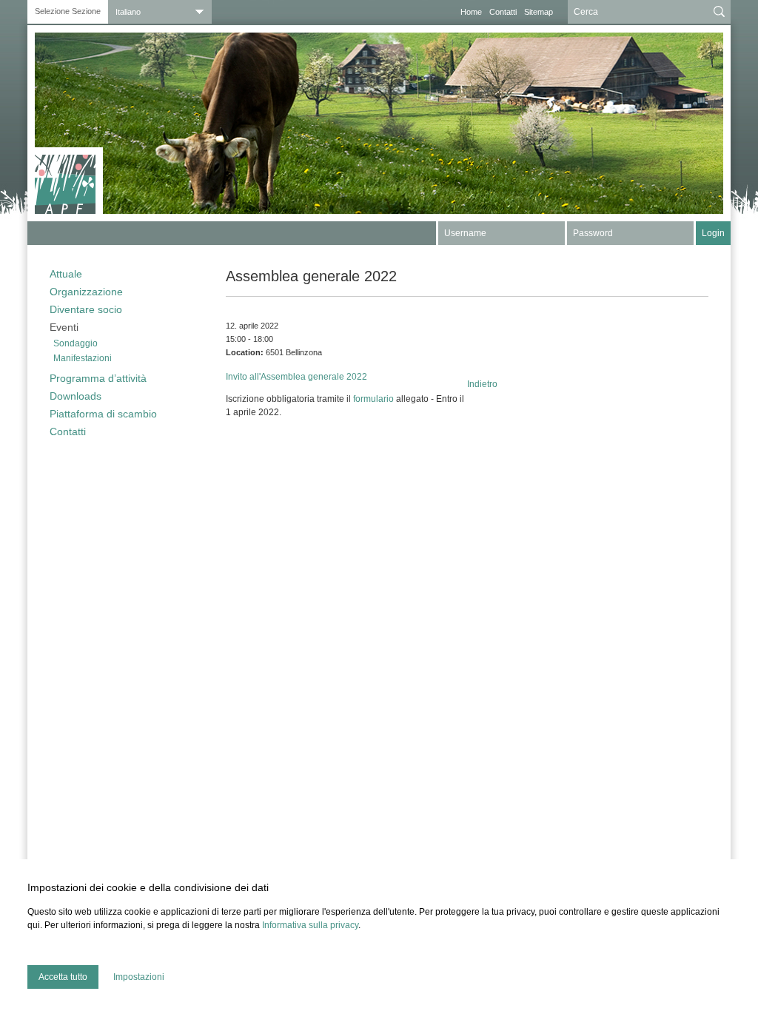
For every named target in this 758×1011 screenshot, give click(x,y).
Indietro (482, 384)
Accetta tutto (62, 977)
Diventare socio (86, 309)
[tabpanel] (379, 123)
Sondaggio (75, 343)
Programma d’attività (98, 378)
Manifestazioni (82, 358)
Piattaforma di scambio (103, 414)
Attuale (66, 274)
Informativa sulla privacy (310, 925)
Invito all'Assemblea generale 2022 (296, 377)
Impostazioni (138, 977)
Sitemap (538, 11)
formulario (373, 399)
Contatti (503, 11)
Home (471, 11)
